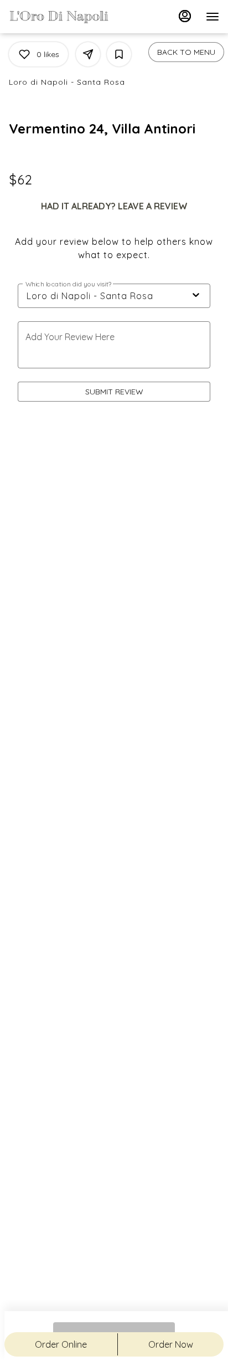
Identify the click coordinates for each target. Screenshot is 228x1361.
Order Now (170, 1344)
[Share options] (88, 54)
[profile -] (184, 16)
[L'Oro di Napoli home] (58, 16)
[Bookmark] (119, 54)
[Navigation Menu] (212, 16)
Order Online (61, 1344)
